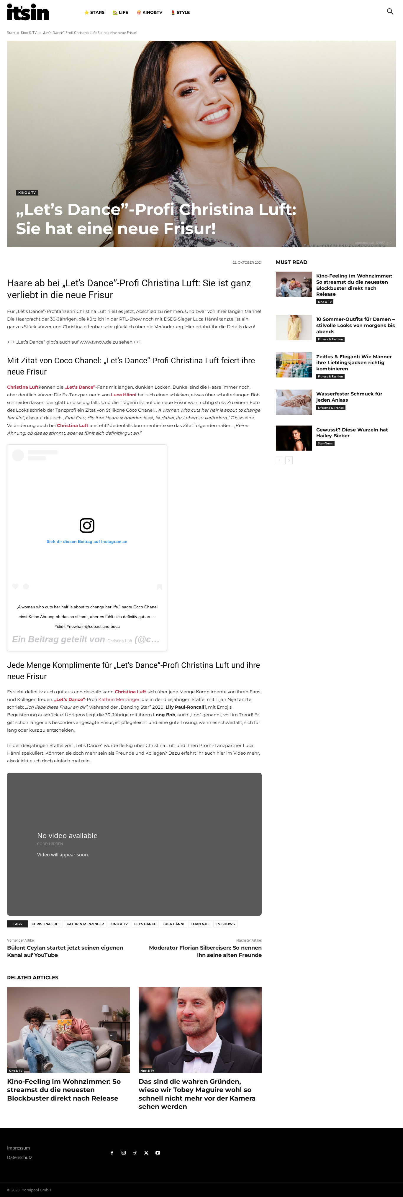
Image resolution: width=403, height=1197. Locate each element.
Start (11, 32)
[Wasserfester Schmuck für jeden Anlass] (294, 402)
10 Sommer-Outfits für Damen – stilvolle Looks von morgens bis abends (355, 325)
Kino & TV (29, 32)
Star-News (325, 443)
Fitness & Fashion (330, 339)
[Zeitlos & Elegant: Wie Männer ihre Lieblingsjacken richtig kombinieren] (294, 365)
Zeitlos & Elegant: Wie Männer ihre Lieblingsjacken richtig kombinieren (354, 363)
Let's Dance (145, 924)
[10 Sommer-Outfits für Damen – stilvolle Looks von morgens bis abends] (294, 327)
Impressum (18, 1148)
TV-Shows (225, 924)
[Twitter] (146, 1153)
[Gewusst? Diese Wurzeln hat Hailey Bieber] (294, 438)
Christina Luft (119, 640)
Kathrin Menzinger (119, 699)
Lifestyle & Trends (331, 407)
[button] (390, 12)
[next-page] (289, 460)
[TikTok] (135, 1153)
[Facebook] (112, 1153)
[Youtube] (158, 1153)
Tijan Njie (200, 924)
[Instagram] (123, 1153)
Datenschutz (19, 1157)
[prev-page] (279, 460)
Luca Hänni (173, 924)
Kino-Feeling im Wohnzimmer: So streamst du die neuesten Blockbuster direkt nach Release (64, 1090)
